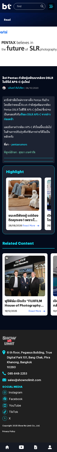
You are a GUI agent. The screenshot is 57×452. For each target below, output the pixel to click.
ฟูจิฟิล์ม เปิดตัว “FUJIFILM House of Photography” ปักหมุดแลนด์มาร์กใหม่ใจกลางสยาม (23, 307)
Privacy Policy (8, 431)
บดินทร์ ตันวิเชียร (16, 88)
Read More (28, 225)
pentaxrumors (19, 144)
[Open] (51, 6)
